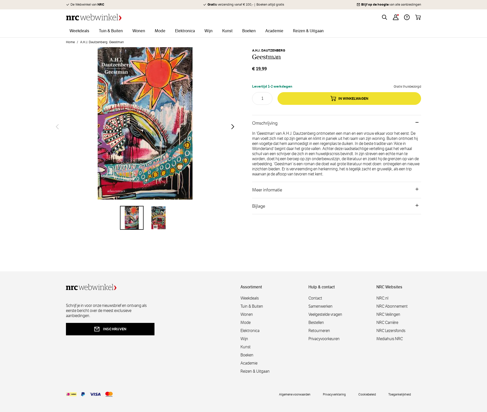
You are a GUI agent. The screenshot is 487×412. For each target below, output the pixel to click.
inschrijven (114, 329)
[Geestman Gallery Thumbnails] (145, 218)
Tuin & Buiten (251, 306)
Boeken (246, 355)
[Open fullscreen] (145, 126)
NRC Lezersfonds (390, 330)
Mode (245, 322)
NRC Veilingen (388, 314)
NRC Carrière (387, 322)
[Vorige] (57, 127)
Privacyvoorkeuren (324, 338)
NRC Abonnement (392, 306)
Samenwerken (320, 306)
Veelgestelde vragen (325, 314)
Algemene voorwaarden (294, 394)
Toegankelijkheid (399, 394)
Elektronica (249, 330)
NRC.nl (382, 298)
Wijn (244, 338)
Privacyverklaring (334, 394)
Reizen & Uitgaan (255, 371)
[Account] (396, 17)
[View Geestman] (132, 218)
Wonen (246, 314)
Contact (315, 298)
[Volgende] (232, 127)
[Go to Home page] (94, 17)
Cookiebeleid (367, 394)
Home (70, 42)
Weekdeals (249, 298)
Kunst (245, 347)
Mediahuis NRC (389, 338)
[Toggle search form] (384, 17)
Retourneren (319, 330)
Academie (248, 363)
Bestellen (316, 322)
